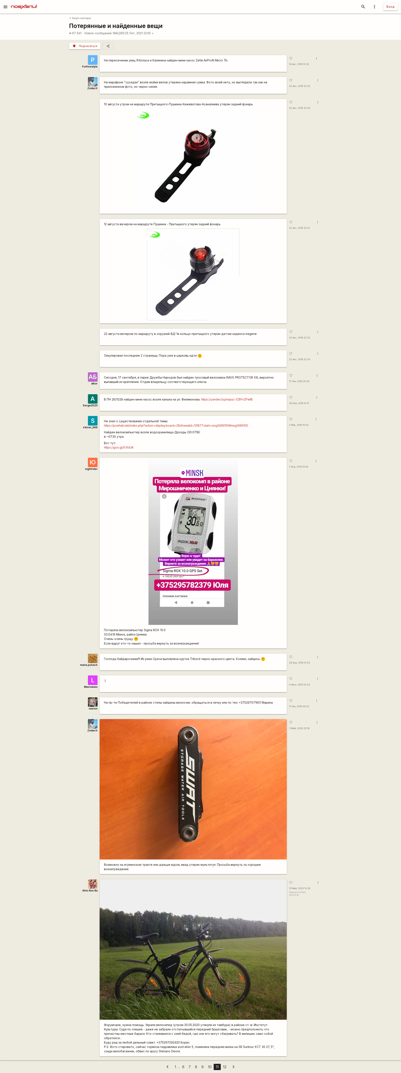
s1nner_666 (90, 427)
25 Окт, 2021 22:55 (139, 33)
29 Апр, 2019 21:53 (299, 662)
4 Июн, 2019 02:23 (299, 684)
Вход (391, 6)
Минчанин (91, 686)
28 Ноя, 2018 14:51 (299, 403)
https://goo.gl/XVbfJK (119, 447)
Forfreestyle (90, 66)
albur (94, 383)
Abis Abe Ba (90, 890)
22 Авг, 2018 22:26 (299, 108)
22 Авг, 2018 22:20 (299, 86)
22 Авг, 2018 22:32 (299, 337)
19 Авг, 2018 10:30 (299, 64)
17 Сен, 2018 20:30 (299, 381)
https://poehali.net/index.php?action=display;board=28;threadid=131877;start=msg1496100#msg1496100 (176, 425)
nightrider (91, 468)
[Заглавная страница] (24, 3)
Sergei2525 (90, 405)
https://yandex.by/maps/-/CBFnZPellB (227, 399)
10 (210, 1067)
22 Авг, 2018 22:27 (299, 228)
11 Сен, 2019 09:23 (299, 706)
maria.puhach (89, 664)
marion (93, 708)
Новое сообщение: (98, 33)
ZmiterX (92, 88)
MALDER (118, 33)
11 (217, 1067)
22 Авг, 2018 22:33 (299, 359)
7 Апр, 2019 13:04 (298, 466)
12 (224, 1067)
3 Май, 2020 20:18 (299, 728)
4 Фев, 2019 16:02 (298, 425)
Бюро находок (80, 18)
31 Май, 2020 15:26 (299, 888)
